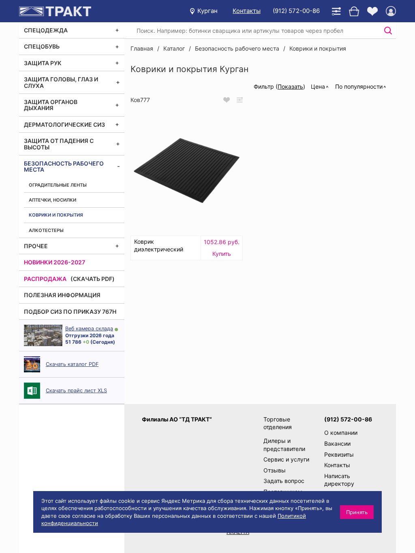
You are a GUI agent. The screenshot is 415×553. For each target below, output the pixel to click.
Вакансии (337, 443)
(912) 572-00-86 (296, 11)
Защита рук (43, 63)
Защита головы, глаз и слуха (61, 82)
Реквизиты (339, 454)
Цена (318, 86)
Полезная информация (62, 294)
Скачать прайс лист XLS (76, 390)
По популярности (359, 86)
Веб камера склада (89, 328)
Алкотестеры (46, 230)
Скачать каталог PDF (72, 364)
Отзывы (274, 470)
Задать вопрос (283, 480)
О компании (340, 432)
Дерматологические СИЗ (64, 124)
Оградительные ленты (58, 185)
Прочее (36, 245)
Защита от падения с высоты (59, 143)
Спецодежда (46, 30)
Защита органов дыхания (50, 104)
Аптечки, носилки (52, 200)
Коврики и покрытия (56, 215)
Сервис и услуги (286, 459)
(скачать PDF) (93, 278)
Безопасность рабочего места (64, 166)
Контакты (247, 11)
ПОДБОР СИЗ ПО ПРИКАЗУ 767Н (70, 311)
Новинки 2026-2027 (54, 262)
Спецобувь (42, 46)
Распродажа (45, 278)
